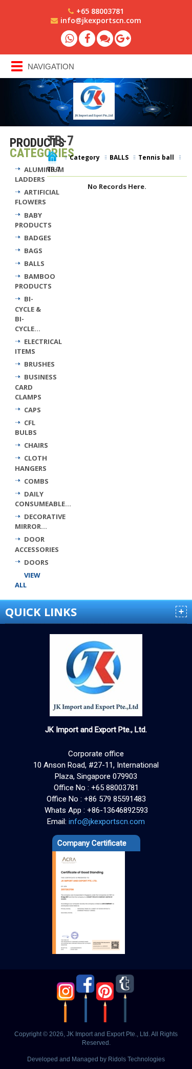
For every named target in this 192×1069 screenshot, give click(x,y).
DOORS (36, 562)
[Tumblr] (126, 998)
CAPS (32, 409)
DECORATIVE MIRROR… (40, 521)
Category (85, 157)
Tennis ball (156, 157)
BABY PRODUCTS (33, 220)
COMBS (36, 481)
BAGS (33, 250)
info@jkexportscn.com (100, 20)
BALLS (34, 263)
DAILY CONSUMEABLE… (43, 498)
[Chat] (105, 38)
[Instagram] (67, 998)
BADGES (37, 237)
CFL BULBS (26, 427)
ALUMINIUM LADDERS (39, 174)
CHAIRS (36, 445)
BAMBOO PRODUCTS (35, 281)
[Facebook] (87, 38)
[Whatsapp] (69, 38)
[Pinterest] (106, 998)
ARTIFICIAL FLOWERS (37, 196)
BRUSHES (39, 364)
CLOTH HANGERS (31, 462)
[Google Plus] (123, 38)
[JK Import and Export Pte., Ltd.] (125, 101)
